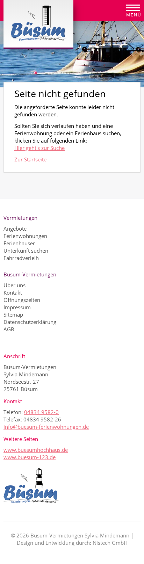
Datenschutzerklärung (29, 321)
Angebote (15, 228)
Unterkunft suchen (25, 250)
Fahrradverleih (21, 257)
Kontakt (12, 292)
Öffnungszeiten (21, 299)
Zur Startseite (30, 159)
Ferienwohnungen (25, 235)
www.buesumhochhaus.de (35, 449)
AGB (8, 329)
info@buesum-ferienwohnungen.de (46, 426)
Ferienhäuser (19, 243)
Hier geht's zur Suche (39, 147)
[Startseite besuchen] (72, 485)
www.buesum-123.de (29, 457)
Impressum (17, 307)
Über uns (14, 285)
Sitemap (13, 314)
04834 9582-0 (41, 411)
